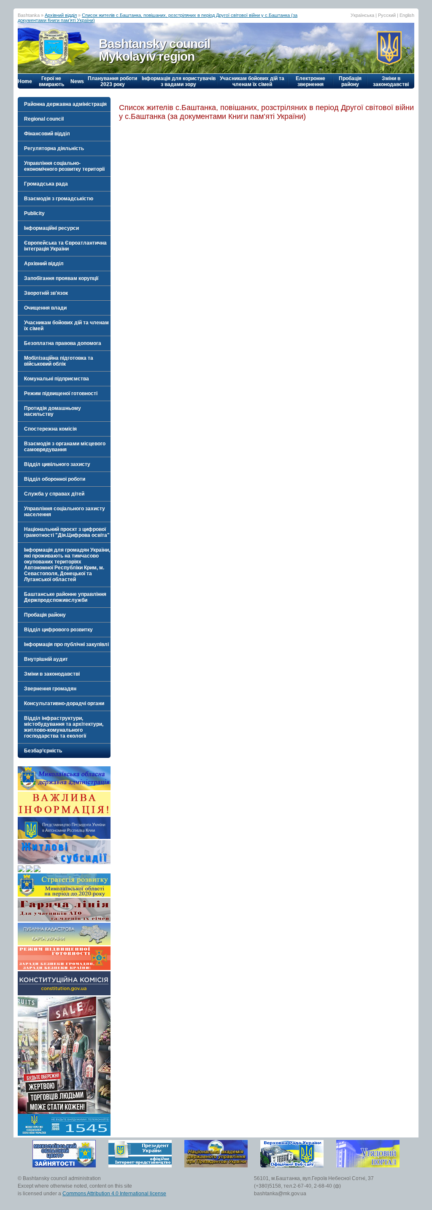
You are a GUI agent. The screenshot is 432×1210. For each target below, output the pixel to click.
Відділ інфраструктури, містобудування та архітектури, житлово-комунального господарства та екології (63, 727)
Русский (387, 15)
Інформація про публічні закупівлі (66, 644)
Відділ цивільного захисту (57, 464)
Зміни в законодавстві (391, 81)
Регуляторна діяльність (54, 148)
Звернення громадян (50, 689)
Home (25, 81)
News (77, 81)
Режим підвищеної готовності (60, 393)
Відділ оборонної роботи (54, 479)
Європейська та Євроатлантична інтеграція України (65, 246)
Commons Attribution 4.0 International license (114, 1194)
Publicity (34, 213)
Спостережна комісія (50, 429)
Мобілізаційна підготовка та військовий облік (58, 361)
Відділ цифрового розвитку (58, 630)
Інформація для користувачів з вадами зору (179, 81)
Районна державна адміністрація (65, 104)
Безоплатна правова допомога (62, 343)
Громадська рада (46, 184)
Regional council (44, 119)
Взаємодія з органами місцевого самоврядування (64, 447)
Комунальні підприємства (56, 379)
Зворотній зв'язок (46, 293)
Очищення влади (45, 308)
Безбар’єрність (43, 751)
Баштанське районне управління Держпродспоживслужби (65, 597)
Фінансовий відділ (47, 134)
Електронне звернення (310, 81)
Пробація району (350, 81)
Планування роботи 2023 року (112, 81)
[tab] (64, 104)
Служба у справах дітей (54, 494)
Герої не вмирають (51, 81)
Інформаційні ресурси (51, 228)
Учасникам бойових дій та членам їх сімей (252, 81)
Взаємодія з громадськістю (58, 199)
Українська (362, 15)
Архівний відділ (61, 15)
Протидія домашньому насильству (52, 411)
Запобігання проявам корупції (61, 278)
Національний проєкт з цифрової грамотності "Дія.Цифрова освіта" (67, 532)
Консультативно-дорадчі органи (64, 703)
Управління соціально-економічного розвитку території (64, 166)
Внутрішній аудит (46, 659)
